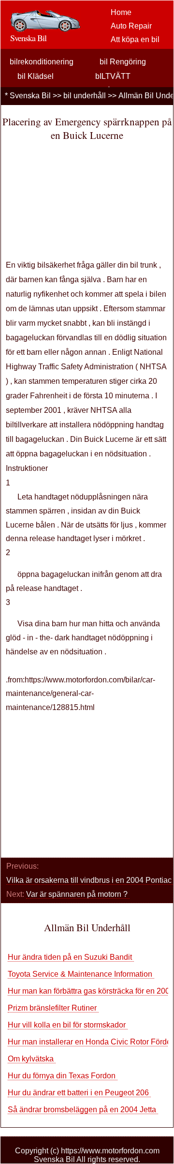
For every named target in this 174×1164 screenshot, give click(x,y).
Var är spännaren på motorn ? (78, 894)
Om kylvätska (32, 1059)
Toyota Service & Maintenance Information (81, 974)
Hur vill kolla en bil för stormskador (68, 1025)
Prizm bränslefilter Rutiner (53, 1008)
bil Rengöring (123, 62)
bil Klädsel (35, 76)
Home (121, 12)
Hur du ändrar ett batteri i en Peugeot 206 (79, 1092)
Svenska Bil (30, 95)
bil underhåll (84, 95)
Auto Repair (131, 26)
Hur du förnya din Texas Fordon (62, 1076)
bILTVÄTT (112, 76)
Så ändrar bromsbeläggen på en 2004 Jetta (83, 1109)
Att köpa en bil (135, 39)
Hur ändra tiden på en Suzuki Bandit (71, 957)
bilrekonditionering (41, 62)
